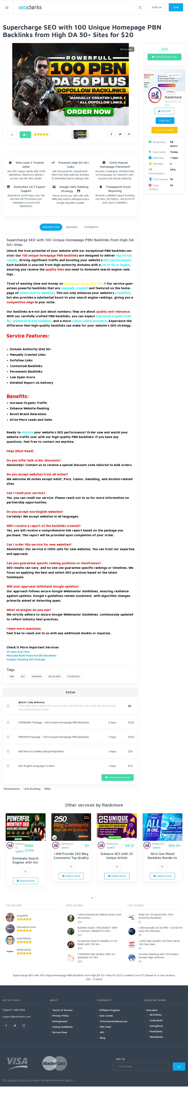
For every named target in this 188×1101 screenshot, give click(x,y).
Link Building (32, 788)
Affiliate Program (109, 1010)
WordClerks (156, 1036)
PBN (12, 676)
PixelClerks (156, 1031)
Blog (102, 1037)
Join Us (120, 1059)
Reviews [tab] (71, 227)
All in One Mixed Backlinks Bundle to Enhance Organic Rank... (162, 858)
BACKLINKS (54, 676)
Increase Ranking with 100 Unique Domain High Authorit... (158, 955)
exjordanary (24, 938)
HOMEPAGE (73, 676)
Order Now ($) (119, 777)
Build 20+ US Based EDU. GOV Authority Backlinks (156, 916)
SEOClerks (156, 1014)
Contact (165, 120)
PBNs (47, 788)
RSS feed (105, 1026)
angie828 (22, 915)
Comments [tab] (91, 227)
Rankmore (173, 97)
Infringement (60, 1021)
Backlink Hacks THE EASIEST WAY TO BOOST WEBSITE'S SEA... (98, 929)
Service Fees (59, 1032)
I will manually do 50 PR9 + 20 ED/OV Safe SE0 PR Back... (160, 929)
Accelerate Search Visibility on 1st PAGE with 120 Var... (98, 942)
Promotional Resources (113, 1021)
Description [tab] (51, 227)
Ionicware (152, 1010)
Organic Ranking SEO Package (26, 659)
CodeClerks (156, 1020)
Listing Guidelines (62, 1026)
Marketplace (12, 788)
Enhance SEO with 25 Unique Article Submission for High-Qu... (117, 858)
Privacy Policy (60, 1015)
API (101, 1032)
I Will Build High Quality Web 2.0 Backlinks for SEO (96, 955)
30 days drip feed (18, 651)
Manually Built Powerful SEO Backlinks (31, 655)
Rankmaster (24, 949)
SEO (23, 676)
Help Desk (19, 1009)
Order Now (27, 880)
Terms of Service (62, 1010)
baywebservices (26, 926)
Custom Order (164, 130)
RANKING (37, 676)
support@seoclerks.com (17, 1016)
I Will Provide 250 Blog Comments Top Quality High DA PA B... (71, 858)
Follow (165, 111)
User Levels (106, 1015)
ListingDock (156, 1025)
